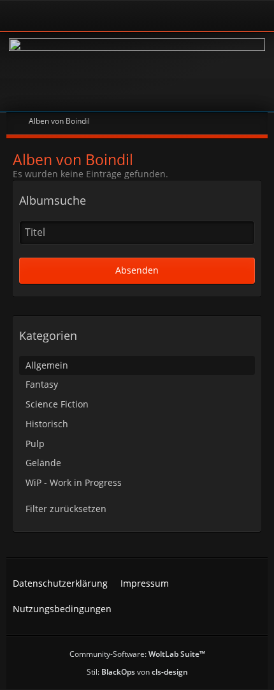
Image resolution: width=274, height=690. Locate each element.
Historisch (46, 424)
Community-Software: (137, 654)
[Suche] (219, 16)
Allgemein (46, 365)
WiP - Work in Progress (73, 482)
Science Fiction (57, 404)
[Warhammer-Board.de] (137, 71)
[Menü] (257, 16)
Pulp (35, 443)
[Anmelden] (102, 15)
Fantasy (41, 384)
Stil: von (137, 671)
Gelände (43, 463)
